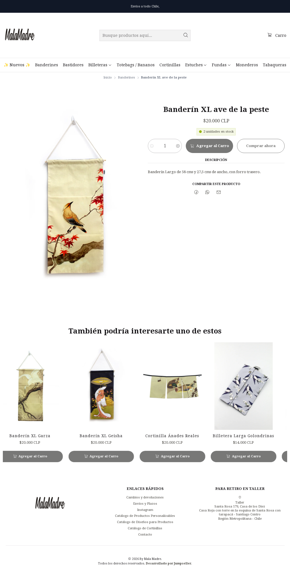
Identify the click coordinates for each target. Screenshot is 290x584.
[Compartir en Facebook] (196, 192)
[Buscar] (186, 35)
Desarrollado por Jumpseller (168, 563)
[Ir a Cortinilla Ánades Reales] (158, 386)
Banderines (126, 77)
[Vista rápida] (40, 386)
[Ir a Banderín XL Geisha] (87, 386)
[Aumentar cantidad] (178, 146)
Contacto (145, 534)
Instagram (145, 510)
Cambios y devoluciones (145, 497)
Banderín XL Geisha (86, 436)
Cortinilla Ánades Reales (158, 436)
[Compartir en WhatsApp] (208, 192)
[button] (100, 65)
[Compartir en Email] (219, 192)
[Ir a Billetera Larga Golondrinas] (229, 386)
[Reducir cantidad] (152, 146)
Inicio (107, 77)
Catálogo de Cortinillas (145, 528)
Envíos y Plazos (145, 504)
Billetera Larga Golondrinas (229, 436)
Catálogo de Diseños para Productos (145, 522)
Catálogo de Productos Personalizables (145, 516)
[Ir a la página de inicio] (20, 35)
